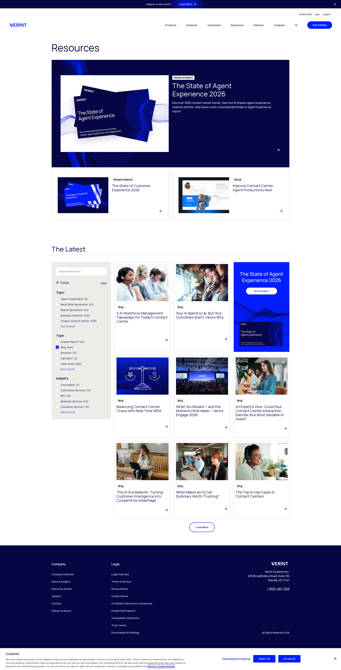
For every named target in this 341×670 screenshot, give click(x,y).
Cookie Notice (119, 596)
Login (317, 14)
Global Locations (61, 610)
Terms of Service (121, 581)
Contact (56, 603)
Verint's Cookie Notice (161, 666)
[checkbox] (81, 299)
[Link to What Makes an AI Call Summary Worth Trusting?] (202, 480)
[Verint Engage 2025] (261, 307)
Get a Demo (320, 25)
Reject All (264, 658)
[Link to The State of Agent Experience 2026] (170, 113)
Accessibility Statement (125, 618)
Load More (202, 527)
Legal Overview (120, 574)
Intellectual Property (123, 610)
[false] (335, 659)
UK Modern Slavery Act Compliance (131, 603)
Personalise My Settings (125, 632)
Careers (56, 596)
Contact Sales (305, 14)
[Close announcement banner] (334, 4)
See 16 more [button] (68, 326)
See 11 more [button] (68, 369)
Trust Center (119, 625)
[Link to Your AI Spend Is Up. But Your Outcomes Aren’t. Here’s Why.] (202, 307)
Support (327, 14)
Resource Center (62, 589)
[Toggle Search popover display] (296, 25)
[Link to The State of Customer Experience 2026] (110, 195)
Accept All (289, 658)
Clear (104, 283)
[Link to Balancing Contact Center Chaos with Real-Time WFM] (142, 396)
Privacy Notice (119, 589)
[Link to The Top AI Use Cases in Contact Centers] (261, 480)
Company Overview (63, 574)
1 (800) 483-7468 (278, 589)
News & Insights (61, 581)
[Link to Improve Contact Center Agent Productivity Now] (230, 195)
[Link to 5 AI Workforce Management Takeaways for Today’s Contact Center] (142, 307)
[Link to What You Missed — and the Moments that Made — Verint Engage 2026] (202, 396)
